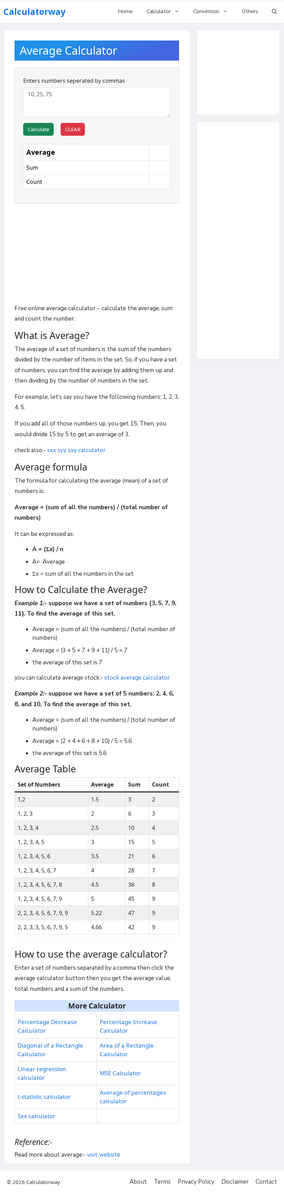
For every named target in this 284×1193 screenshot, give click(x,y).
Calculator (159, 11)
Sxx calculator (36, 1116)
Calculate (38, 129)
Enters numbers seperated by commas (74, 80)
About (138, 1182)
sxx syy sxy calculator (76, 450)
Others (250, 11)
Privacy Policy (196, 1182)
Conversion (206, 11)
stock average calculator (137, 678)
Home (125, 11)
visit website (103, 1155)
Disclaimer (235, 1182)
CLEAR (72, 129)
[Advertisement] (97, 255)
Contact (266, 1182)
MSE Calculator (120, 1073)
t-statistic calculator (44, 1097)
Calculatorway (34, 11)
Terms (162, 1182)
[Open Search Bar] (274, 11)
